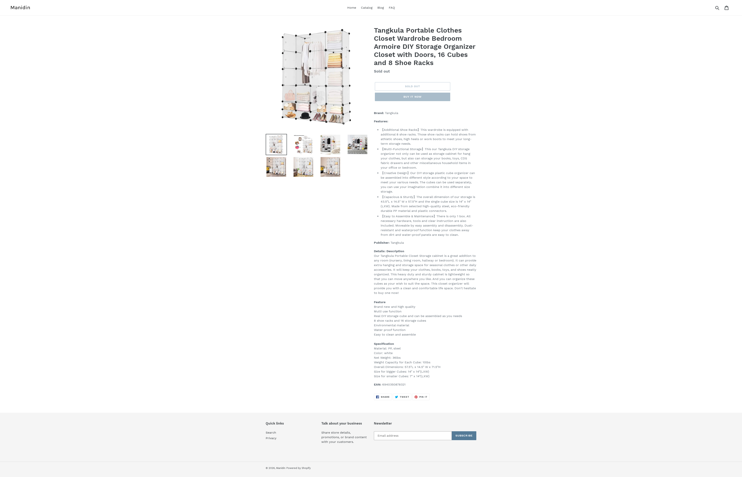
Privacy (271, 438)
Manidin (280, 468)
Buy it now (412, 96)
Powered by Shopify (298, 468)
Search (271, 432)
